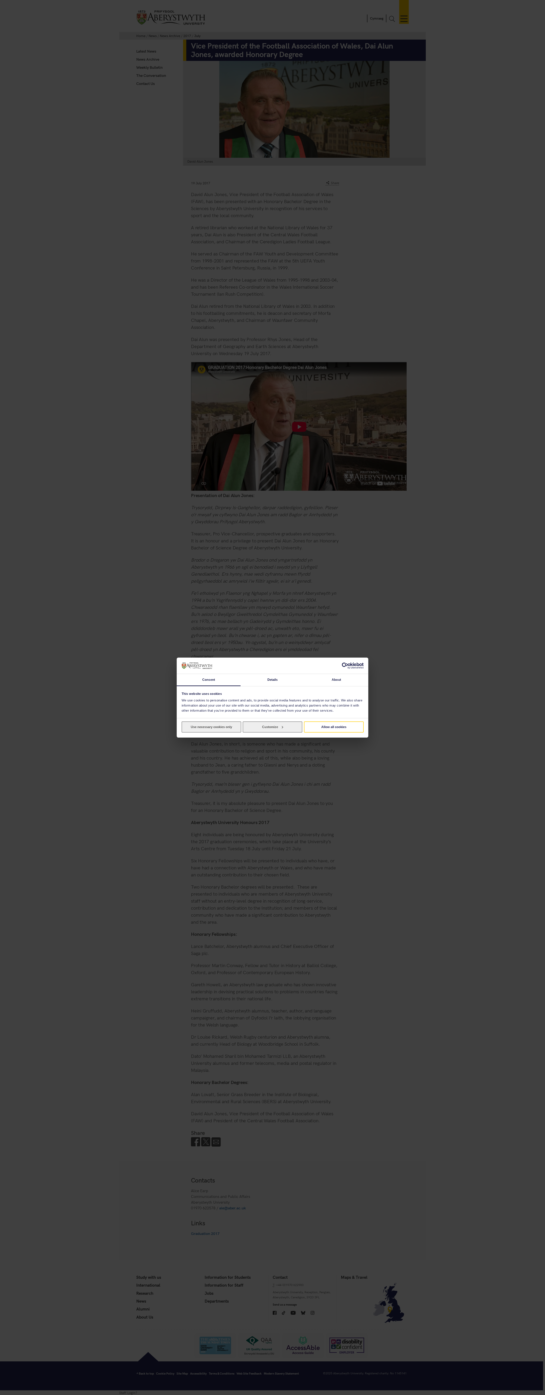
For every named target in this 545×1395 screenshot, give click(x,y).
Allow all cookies (333, 727)
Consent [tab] (208, 679)
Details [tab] (272, 679)
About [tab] (336, 679)
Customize (270, 727)
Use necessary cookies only (211, 727)
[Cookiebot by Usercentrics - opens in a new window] (345, 665)
